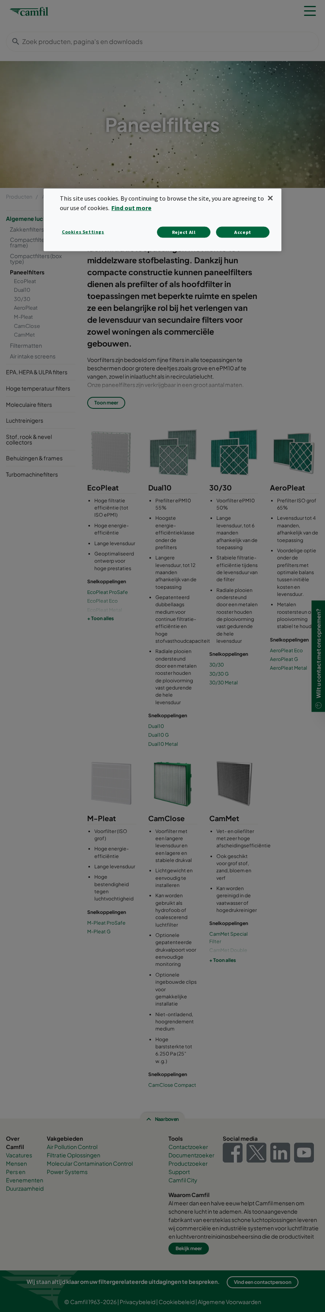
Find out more (131, 207)
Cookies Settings (83, 231)
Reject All (184, 232)
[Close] (270, 198)
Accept (242, 232)
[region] (162, 220)
